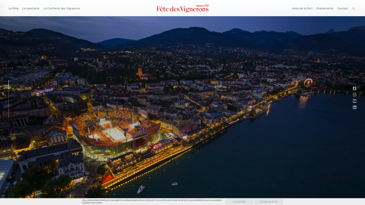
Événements (325, 8)
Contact (342, 8)
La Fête (13, 8)
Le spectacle (30, 8)
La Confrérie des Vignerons (61, 8)
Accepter (239, 201)
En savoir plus (268, 201)
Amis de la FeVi (302, 8)
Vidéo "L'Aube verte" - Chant (180, 117)
